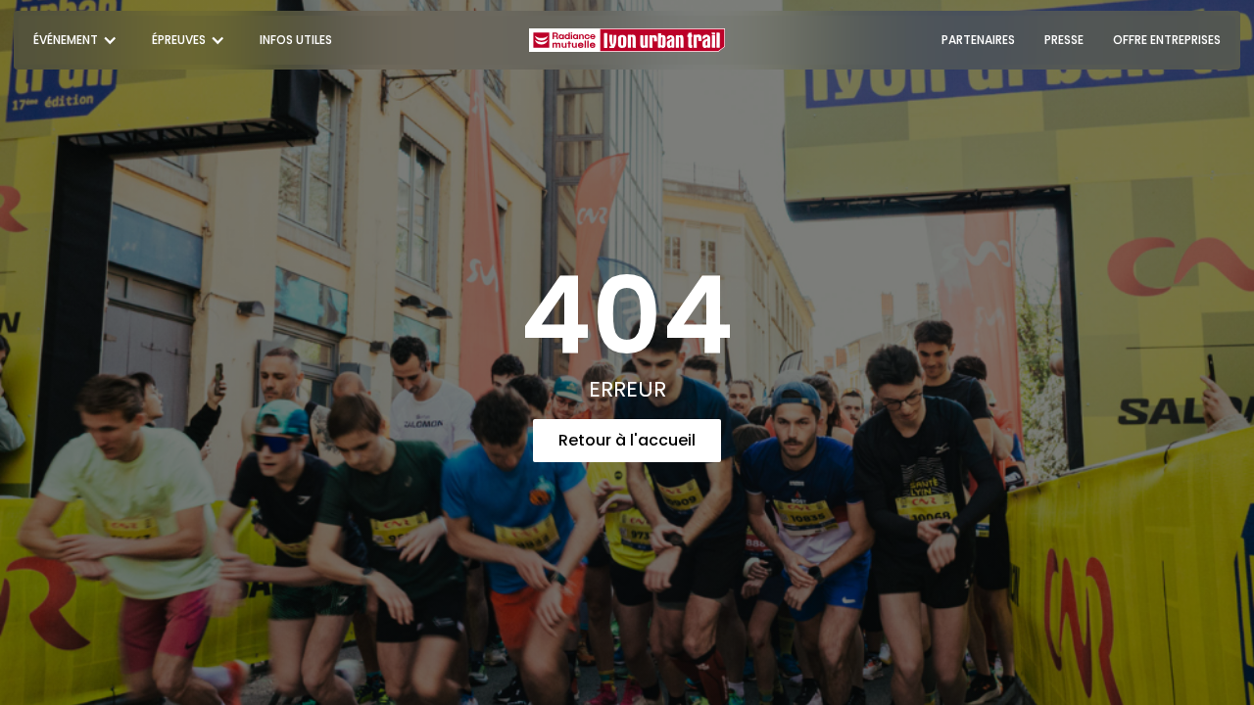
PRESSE (1064, 39)
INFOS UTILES (296, 39)
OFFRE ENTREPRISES (1167, 39)
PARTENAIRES (978, 39)
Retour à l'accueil (627, 440)
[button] (78, 40)
